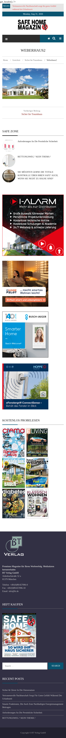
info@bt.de (14, 591)
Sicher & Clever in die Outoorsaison (18, 690)
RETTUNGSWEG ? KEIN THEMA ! (34, 157)
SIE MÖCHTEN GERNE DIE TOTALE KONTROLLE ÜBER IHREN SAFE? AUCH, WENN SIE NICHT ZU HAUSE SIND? (38, 175)
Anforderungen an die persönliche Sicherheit (38, 141)
